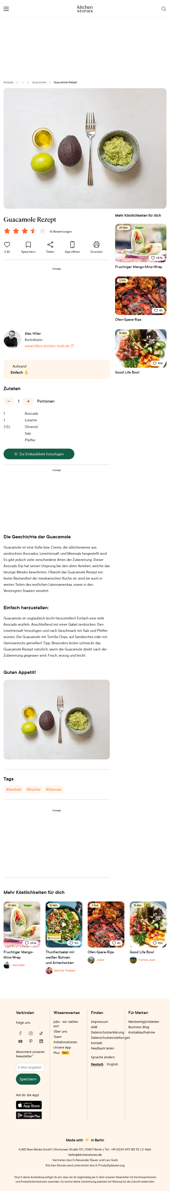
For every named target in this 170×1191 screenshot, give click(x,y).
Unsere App (62, 1047)
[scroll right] (166, 924)
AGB (94, 1027)
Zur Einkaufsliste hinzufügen (41, 453)
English (112, 1064)
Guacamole (39, 82)
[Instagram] (31, 1033)
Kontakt (96, 1043)
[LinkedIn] (41, 1041)
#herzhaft (13, 789)
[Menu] (6, 9)
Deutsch (97, 1064)
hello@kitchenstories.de (85, 1154)
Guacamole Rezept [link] (65, 82)
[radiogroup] (26, 231)
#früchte (34, 789)
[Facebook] (20, 1033)
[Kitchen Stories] (85, 8)
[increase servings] (28, 401)
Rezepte (9, 82)
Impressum (99, 1022)
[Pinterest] (31, 1041)
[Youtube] (20, 1041)
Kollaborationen (65, 1042)
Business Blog (138, 1027)
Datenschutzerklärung (107, 1032)
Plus (61, 1053)
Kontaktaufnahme (141, 1032)
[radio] (7, 230)
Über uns (60, 1031)
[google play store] (30, 1116)
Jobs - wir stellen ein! (66, 1024)
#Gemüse (53, 789)
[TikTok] (41, 1033)
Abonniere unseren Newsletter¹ (30, 1054)
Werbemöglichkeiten (143, 1022)
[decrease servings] (9, 401)
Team (58, 1037)
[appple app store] (30, 1106)
